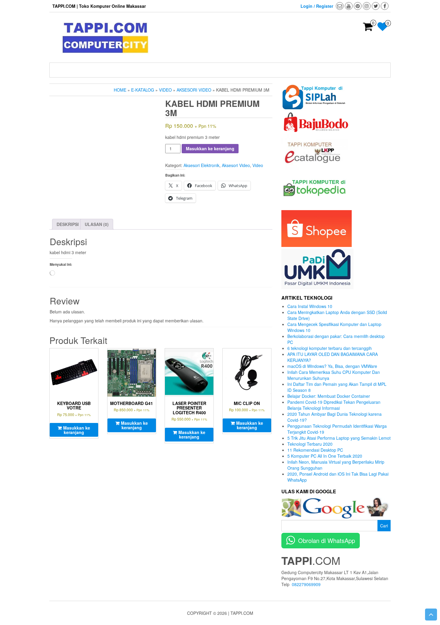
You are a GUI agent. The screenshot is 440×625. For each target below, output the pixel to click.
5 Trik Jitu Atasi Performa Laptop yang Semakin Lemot (339, 438)
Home (120, 90)
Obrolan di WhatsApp (326, 540)
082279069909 (306, 584)
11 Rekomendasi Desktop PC (315, 450)
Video (165, 90)
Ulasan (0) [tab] (97, 224)
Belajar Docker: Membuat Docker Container (328, 396)
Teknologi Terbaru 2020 (310, 444)
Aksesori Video (194, 90)
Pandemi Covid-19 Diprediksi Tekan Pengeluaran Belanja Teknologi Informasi (333, 405)
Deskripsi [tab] (68, 224)
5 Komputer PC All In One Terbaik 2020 (324, 456)
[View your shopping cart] (368, 28)
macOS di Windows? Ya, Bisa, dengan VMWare (332, 366)
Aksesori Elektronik (201, 165)
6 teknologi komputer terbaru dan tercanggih (329, 348)
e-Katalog (142, 90)
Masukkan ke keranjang (210, 148)
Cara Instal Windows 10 (309, 306)
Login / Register (317, 6)
